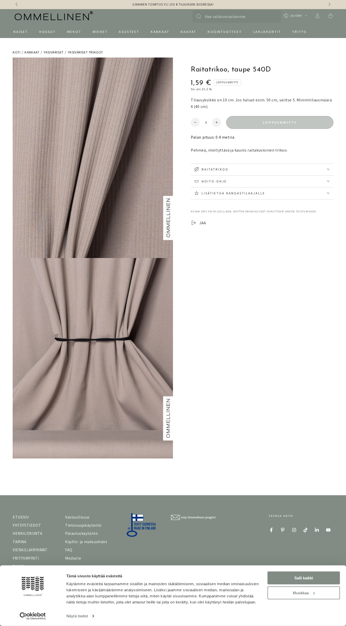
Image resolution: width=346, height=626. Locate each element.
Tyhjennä (272, 16)
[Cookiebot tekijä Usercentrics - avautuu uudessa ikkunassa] (33, 616)
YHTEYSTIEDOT (27, 525)
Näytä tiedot (77, 616)
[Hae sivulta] (198, 16)
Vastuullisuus (77, 517)
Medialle (73, 558)
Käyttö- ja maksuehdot (86, 541)
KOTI (16, 52)
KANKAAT (32, 52)
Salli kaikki (303, 578)
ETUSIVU (21, 517)
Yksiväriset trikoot (85, 52)
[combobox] (234, 16)
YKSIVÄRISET (54, 52)
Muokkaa (301, 593)
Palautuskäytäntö (81, 533)
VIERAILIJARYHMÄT (30, 550)
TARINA (20, 541)
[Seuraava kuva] (329, 4)
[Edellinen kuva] (17, 4)
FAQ (68, 550)
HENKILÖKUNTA (27, 533)
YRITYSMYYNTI (26, 558)
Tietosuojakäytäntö (83, 525)
